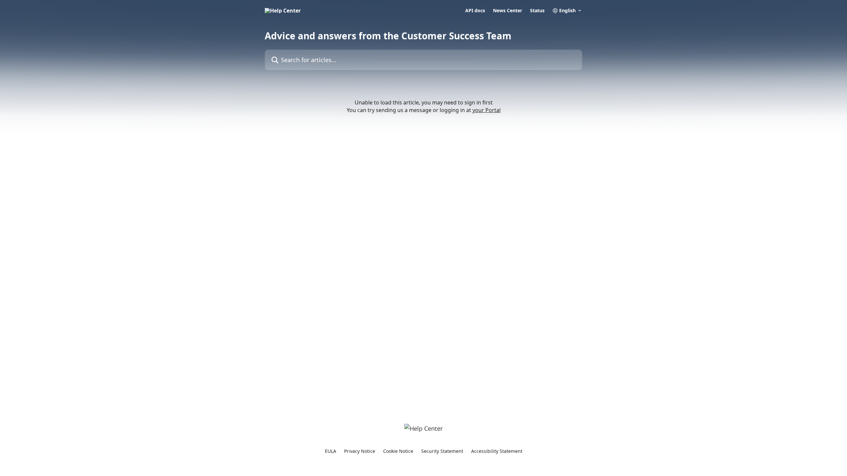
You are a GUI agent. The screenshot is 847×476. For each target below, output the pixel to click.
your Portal (486, 110)
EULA (330, 451)
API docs (475, 10)
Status (537, 10)
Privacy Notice (359, 451)
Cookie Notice (398, 451)
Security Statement (442, 451)
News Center (507, 10)
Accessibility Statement (496, 451)
